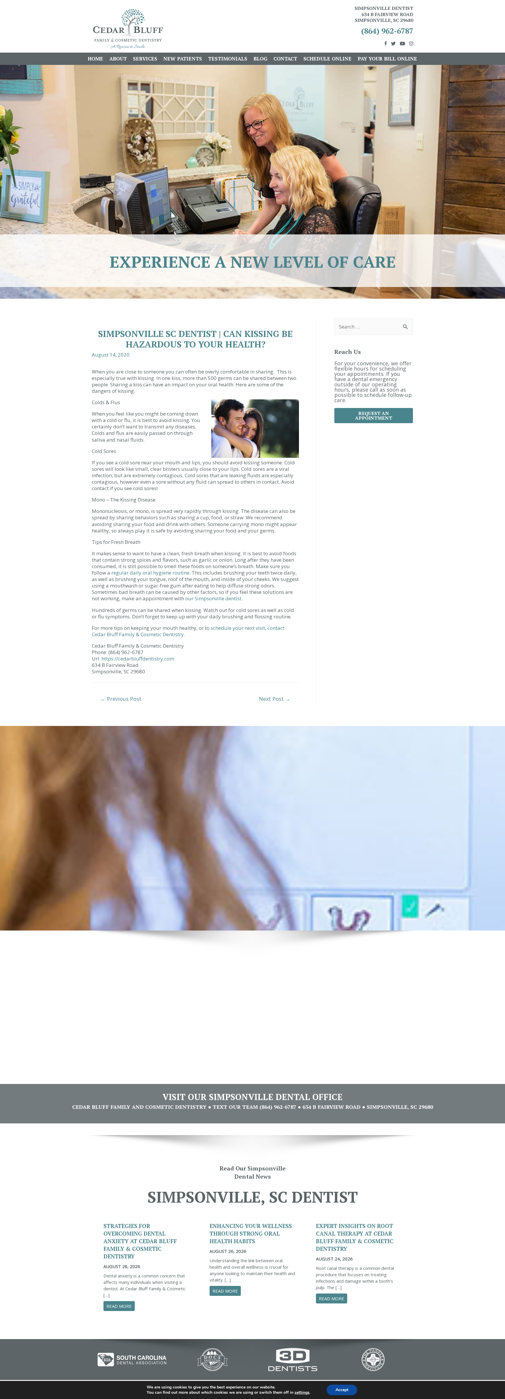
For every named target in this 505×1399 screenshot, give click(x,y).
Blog (260, 58)
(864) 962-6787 (387, 31)
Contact (285, 58)
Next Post (274, 698)
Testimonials (227, 58)
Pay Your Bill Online (387, 58)
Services (145, 58)
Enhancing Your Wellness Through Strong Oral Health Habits (251, 1233)
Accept (341, 1390)
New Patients (182, 58)
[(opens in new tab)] (132, 1358)
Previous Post (120, 698)
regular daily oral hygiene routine (150, 572)
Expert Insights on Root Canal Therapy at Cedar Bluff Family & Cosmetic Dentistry (354, 1237)
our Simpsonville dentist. (214, 598)
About (118, 58)
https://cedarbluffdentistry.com (137, 658)
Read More (120, 1306)
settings (302, 1392)
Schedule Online (327, 58)
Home (95, 58)
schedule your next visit (238, 628)
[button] (373, 415)
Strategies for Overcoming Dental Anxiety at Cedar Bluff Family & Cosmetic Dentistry (140, 1241)
